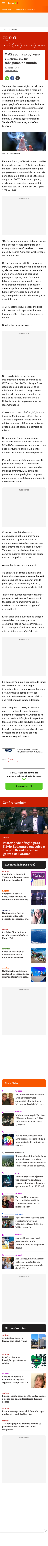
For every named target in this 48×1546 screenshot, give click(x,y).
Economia (19, 1214)
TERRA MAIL (7, 9)
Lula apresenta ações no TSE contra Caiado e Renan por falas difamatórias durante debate (24, 1399)
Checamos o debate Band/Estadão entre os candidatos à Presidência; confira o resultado (15, 896)
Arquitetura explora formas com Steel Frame (14, 1339)
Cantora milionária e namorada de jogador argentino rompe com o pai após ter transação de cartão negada (16, 1379)
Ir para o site (13, 3)
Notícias (14, 30)
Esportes (6, 949)
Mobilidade (19, 1153)
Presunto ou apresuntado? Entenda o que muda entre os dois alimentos (23, 1412)
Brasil (7, 45)
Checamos (29, 45)
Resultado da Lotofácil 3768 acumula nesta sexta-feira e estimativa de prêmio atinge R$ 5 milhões (15, 877)
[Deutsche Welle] (8, 750)
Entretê (18, 1194)
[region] (24, 1539)
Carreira (6, 910)
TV (16, 1132)
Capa (5, 30)
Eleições (6, 838)
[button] (3, 3)
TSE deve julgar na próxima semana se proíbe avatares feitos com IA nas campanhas (21, 1426)
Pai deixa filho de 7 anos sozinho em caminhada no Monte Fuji (15, 935)
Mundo (17, 45)
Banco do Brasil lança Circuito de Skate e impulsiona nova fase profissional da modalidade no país (16, 954)
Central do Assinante (25, 9)
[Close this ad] (46, 1531)
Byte (17, 1173)
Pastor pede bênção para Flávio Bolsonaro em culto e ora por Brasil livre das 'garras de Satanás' (24, 848)
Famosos (18, 1091)
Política (5, 1393)
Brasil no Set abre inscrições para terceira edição (14, 1360)
